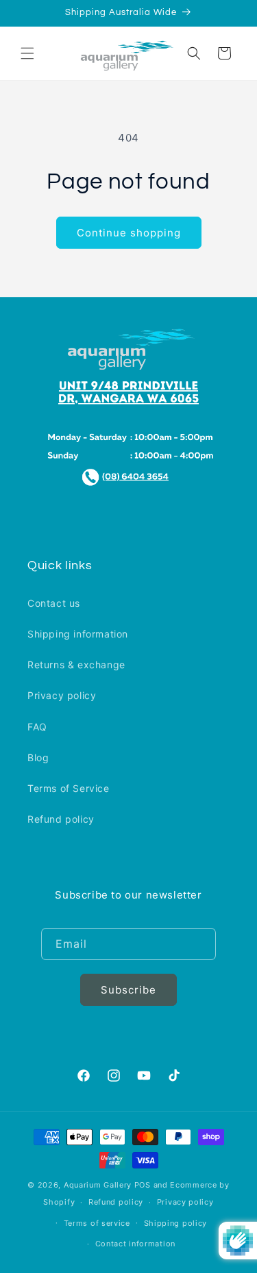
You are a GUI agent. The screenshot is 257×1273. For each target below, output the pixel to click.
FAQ (37, 727)
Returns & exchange (76, 664)
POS (142, 1185)
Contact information (135, 1243)
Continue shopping (129, 232)
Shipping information (77, 634)
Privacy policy (61, 695)
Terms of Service (68, 788)
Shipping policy (176, 1223)
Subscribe (128, 989)
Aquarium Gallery (99, 1185)
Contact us (53, 603)
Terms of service (97, 1223)
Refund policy (61, 819)
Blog (38, 757)
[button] (27, 53)
